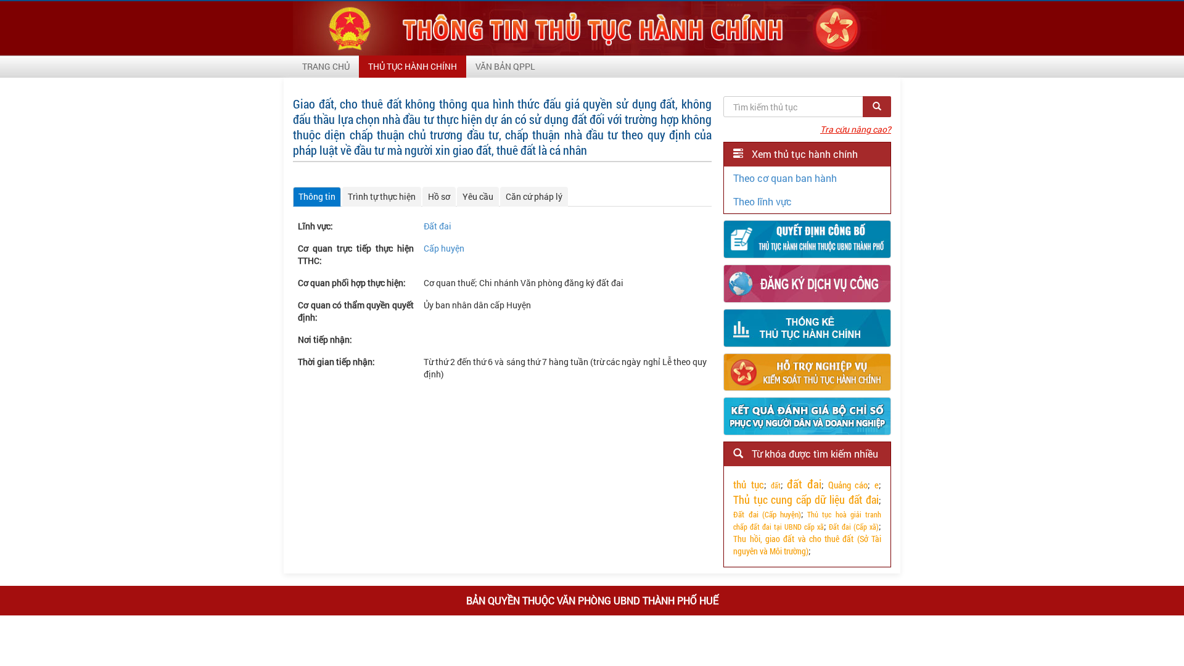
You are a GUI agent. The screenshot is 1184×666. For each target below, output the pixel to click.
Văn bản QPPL (505, 66)
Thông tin (316, 196)
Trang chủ (326, 66)
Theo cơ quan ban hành (785, 177)
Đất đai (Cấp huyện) (767, 514)
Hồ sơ (439, 196)
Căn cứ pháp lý (534, 196)
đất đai (804, 483)
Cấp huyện (444, 248)
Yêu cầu (477, 196)
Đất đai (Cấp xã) (854, 527)
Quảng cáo (848, 485)
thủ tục (748, 484)
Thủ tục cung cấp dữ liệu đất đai (806, 499)
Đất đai (437, 226)
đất (776, 485)
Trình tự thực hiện (382, 196)
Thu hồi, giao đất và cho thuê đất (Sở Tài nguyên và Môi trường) (807, 545)
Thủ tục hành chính (412, 66)
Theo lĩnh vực (762, 201)
